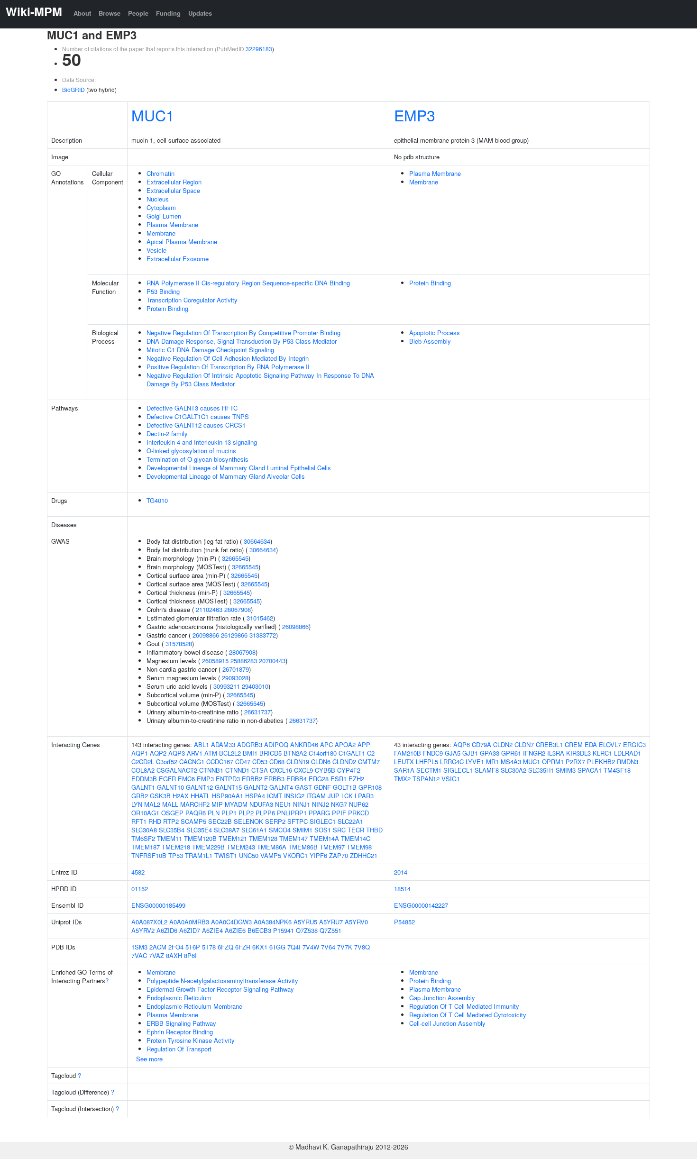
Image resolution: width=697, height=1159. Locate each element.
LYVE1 (475, 761)
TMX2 (402, 778)
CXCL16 (281, 770)
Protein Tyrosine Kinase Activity (191, 1040)
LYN (136, 804)
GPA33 (489, 752)
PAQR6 (195, 812)
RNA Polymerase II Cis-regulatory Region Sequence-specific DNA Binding (248, 282)
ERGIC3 (634, 744)
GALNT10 (170, 787)
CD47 (242, 761)
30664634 (257, 541)
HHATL (200, 795)
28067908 (237, 609)
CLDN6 (320, 761)
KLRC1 (602, 752)
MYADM (236, 804)
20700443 (272, 660)
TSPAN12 (426, 778)
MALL (170, 804)
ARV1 (194, 752)
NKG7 (339, 804)
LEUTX (404, 761)
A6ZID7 (189, 930)
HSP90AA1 (227, 795)
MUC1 (152, 115)
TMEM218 (176, 846)
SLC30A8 (144, 829)
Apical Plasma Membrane (182, 241)
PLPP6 (265, 812)
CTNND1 (237, 770)
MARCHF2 (195, 804)
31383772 (262, 634)
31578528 (178, 643)
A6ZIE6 (235, 930)
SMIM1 (302, 829)
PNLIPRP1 (292, 812)
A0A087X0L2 (149, 921)
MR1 (492, 761)
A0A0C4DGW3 (231, 921)
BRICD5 (270, 752)
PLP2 (246, 812)
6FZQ (225, 946)
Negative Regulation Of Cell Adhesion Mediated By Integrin (228, 358)
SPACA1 (590, 770)
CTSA (259, 770)
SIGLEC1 (323, 821)
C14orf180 (323, 752)
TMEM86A (271, 846)
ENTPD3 (228, 778)
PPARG (319, 812)
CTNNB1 (211, 770)
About (82, 13)
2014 (400, 871)
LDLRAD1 (627, 752)
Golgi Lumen (164, 215)
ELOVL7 (610, 744)
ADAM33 (223, 744)
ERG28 (319, 778)
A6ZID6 (166, 930)
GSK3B (160, 795)
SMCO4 (280, 829)
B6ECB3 (259, 930)
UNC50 (248, 855)
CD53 (259, 761)
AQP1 (139, 752)
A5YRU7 (331, 921)
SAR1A (404, 770)
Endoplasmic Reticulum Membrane (194, 1006)
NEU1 (283, 804)
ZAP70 (338, 855)
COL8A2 (143, 770)
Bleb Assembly (430, 341)
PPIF (339, 812)
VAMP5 (270, 855)
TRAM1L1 (198, 855)
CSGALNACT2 (176, 770)
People (138, 13)
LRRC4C (452, 761)
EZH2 (356, 778)
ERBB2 (252, 778)
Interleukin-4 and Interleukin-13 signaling (202, 442)
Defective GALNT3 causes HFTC (192, 407)
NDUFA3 (261, 804)
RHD (154, 821)
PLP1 (229, 812)
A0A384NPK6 (273, 921)
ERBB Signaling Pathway (181, 1023)
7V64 (328, 946)
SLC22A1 (350, 821)
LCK (347, 795)
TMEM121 (233, 838)
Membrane (161, 232)
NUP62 (358, 804)
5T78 (209, 946)
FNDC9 (433, 752)
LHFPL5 (427, 761)
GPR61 (511, 752)
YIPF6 (318, 855)
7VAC (139, 955)
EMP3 (414, 115)
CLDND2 (344, 761)
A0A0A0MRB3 (189, 921)
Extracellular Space (173, 190)
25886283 (243, 660)
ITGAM (316, 795)
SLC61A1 (254, 829)
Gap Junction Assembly (442, 997)
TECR (356, 829)
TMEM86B (303, 846)
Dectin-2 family (167, 433)
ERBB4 (296, 778)
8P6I (190, 955)
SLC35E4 (199, 829)
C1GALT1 (352, 752)
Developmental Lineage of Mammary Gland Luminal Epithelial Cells (239, 467)
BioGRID (73, 89)
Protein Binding (167, 308)
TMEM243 (241, 846)
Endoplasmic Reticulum (179, 997)
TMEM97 (332, 846)
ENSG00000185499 (158, 905)
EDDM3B (144, 778)
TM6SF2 (143, 838)
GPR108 (370, 787)
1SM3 (139, 946)
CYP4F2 (348, 770)
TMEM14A (324, 838)
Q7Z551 (330, 930)
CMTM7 (369, 761)
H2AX (181, 795)
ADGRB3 (249, 744)
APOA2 (345, 744)
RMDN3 (627, 761)
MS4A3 (511, 761)
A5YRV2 (143, 930)
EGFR (167, 778)
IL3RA (555, 752)
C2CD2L (142, 761)
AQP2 (158, 752)
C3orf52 (166, 761)
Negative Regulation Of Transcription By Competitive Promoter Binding (243, 332)
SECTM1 (428, 770)
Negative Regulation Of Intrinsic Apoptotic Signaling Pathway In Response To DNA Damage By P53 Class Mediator (260, 379)
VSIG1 (450, 778)
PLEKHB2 (601, 761)
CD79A (481, 744)
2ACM (157, 946)
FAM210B (407, 752)
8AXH (174, 955)
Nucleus (158, 198)
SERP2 (275, 821)
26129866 (234, 634)
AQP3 (176, 752)
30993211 (226, 686)
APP (364, 744)
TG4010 (157, 500)
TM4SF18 (617, 770)
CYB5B (325, 770)
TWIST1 (225, 855)
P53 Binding (163, 291)
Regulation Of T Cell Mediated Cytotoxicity (467, 1014)
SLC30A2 (513, 770)
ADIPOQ (276, 744)
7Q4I (294, 946)
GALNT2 (255, 787)
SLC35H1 (541, 770)
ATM (210, 752)
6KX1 (259, 946)
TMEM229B (208, 846)
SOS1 (322, 829)
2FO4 (175, 946)
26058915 (215, 660)
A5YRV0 (356, 921)
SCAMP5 (193, 821)
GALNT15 (228, 787)
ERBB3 (274, 778)
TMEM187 (145, 846)
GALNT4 (281, 787)
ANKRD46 (304, 744)
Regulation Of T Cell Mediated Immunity (464, 1006)
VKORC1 (295, 855)
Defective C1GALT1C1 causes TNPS (198, 416)
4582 (138, 871)
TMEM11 (169, 838)
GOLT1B (345, 787)
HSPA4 (255, 795)
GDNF (322, 787)
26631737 (257, 711)
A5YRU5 (305, 921)
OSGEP (172, 812)
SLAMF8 (487, 770)
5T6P (192, 946)
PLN (214, 812)
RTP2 (171, 821)
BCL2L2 (230, 752)
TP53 (175, 855)
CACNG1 (191, 761)
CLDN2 (503, 744)
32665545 (235, 558)
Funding (168, 13)
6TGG (277, 946)
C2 (371, 752)
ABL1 (201, 744)
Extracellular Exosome (178, 258)
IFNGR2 (534, 752)
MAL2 (152, 804)
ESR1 (338, 778)
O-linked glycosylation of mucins (191, 450)
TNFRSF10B (148, 855)
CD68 (276, 761)
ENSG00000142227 (421, 905)
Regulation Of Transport (179, 1048)
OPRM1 (553, 761)
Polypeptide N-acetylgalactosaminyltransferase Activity (222, 980)
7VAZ (156, 955)
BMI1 (250, 752)
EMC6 (186, 778)
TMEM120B (200, 838)
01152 (139, 888)
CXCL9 (303, 770)
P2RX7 (575, 761)
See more (149, 1058)
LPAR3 (364, 795)
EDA (591, 744)
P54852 (404, 921)
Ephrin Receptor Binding (180, 1031)
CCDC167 (219, 761)
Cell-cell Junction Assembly (447, 1023)
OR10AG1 (145, 812)
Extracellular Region (174, 181)
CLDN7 (524, 744)
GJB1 (470, 752)
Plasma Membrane (172, 224)
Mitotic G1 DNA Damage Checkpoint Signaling (210, 349)
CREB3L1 (549, 744)
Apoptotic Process (434, 332)
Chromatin (160, 173)
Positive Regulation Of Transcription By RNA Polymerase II (228, 366)
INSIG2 (294, 795)
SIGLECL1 (458, 770)
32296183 (259, 49)
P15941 (283, 930)
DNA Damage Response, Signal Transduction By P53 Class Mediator (242, 341)
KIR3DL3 (578, 752)
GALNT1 (143, 787)
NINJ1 (301, 804)
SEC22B (220, 821)
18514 (402, 888)
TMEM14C (355, 838)
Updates (200, 13)
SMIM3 (566, 770)
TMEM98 (359, 846)
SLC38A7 (226, 829)
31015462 (260, 617)
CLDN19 (297, 761)
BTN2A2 (295, 752)
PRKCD (358, 812)
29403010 (255, 686)
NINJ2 (320, 804)
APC (326, 744)
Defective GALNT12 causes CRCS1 (196, 424)
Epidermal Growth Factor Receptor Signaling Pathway (220, 989)
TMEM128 (263, 838)
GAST (303, 787)
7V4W (311, 946)
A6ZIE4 (212, 930)
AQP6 (461, 744)
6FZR (242, 946)
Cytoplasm (161, 207)
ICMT (274, 795)
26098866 (295, 626)
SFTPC (297, 821)
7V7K (344, 946)
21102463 (209, 609)
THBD (374, 829)
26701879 (235, 669)
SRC (339, 829)
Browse (109, 13)
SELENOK (248, 821)
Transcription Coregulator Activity (192, 299)
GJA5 (452, 752)
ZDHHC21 (363, 855)
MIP (217, 804)
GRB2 (139, 795)
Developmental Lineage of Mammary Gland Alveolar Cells (226, 476)
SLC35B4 (171, 829)
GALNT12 (199, 787)
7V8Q (362, 946)
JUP (333, 795)
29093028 (235, 677)
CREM (574, 744)
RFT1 (139, 821)
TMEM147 (293, 838)
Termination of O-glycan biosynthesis (197, 459)
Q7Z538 (307, 930)
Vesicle (156, 250)
